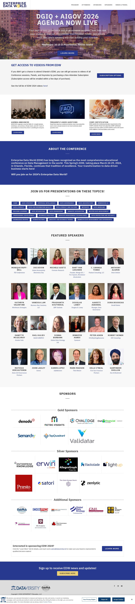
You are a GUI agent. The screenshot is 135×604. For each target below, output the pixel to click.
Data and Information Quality (40, 207)
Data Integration (38, 211)
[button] (2, 34)
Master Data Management (99, 211)
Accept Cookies (118, 599)
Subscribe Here (68, 573)
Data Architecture (86, 203)
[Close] (132, 599)
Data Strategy (27, 203)
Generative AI (103, 203)
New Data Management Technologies (73, 215)
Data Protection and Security (103, 215)
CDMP (15, 203)
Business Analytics (46, 215)
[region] (67, 599)
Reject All (104, 599)
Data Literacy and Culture (66, 207)
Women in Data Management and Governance (95, 219)
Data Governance (67, 203)
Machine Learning (20, 211)
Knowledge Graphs (20, 219)
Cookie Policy (47, 602)
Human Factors (39, 219)
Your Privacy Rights (89, 599)
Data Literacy (18, 207)
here (45, 86)
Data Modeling (99, 207)
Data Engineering (56, 211)
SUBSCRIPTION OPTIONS (110, 75)
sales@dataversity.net (58, 549)
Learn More (68, 53)
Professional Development (23, 215)
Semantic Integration (76, 211)
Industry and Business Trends (61, 219)
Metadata (85, 207)
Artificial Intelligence (47, 203)
